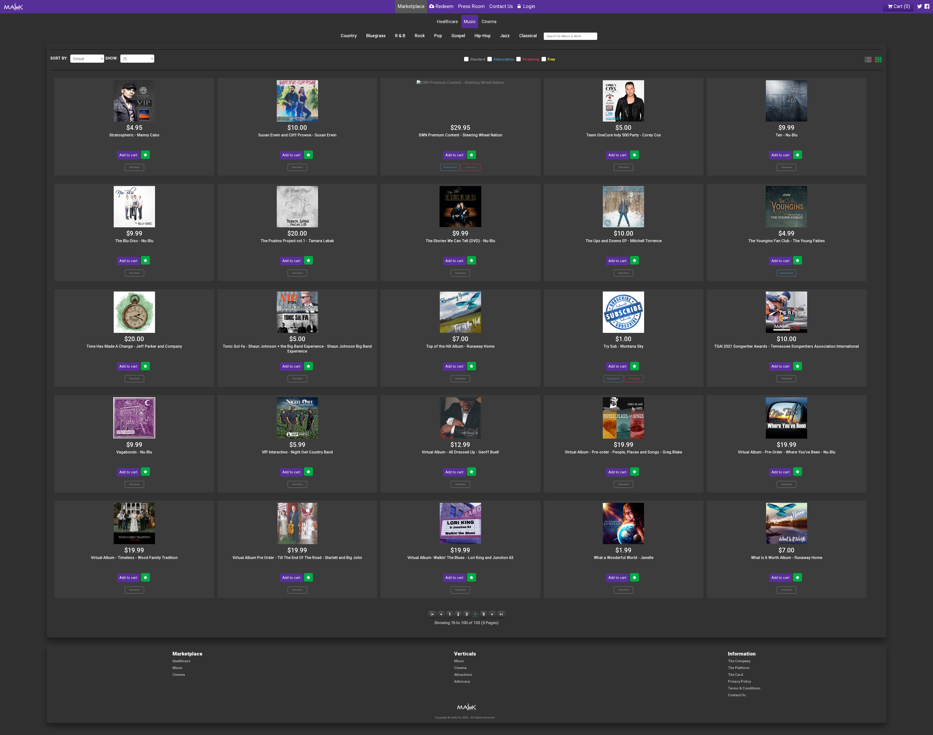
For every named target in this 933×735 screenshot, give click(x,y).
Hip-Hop (483, 35)
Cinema (489, 21)
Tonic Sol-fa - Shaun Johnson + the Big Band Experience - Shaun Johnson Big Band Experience (297, 349)
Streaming (530, 59)
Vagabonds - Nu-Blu (134, 452)
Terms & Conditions (744, 688)
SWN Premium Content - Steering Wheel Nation (460, 135)
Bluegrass (376, 35)
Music (470, 21)
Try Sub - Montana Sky (623, 346)
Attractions (463, 675)
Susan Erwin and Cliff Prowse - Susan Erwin (297, 135)
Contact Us (737, 695)
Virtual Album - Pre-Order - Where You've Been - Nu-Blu (786, 452)
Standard (477, 59)
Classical (528, 35)
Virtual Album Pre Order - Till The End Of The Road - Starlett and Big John (297, 557)
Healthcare (447, 21)
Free (551, 59)
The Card (735, 675)
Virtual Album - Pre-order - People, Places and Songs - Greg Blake (623, 452)
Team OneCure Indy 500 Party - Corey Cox (623, 135)
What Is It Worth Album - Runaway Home (786, 557)
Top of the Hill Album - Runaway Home (460, 346)
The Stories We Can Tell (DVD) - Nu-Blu (460, 241)
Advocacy (462, 681)
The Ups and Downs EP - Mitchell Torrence (624, 241)
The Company (739, 661)
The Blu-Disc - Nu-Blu (134, 241)
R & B (400, 35)
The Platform (739, 668)
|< (432, 614)
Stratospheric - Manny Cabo (134, 135)
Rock (420, 35)
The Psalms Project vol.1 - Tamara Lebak (297, 241)
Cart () (901, 6)
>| (501, 614)
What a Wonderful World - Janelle (623, 557)
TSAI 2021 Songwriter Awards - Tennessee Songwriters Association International (786, 346)
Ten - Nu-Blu (786, 135)
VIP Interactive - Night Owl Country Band (297, 452)
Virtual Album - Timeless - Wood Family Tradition (134, 557)
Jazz (505, 35)
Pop (438, 35)
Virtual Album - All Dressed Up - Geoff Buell (460, 452)
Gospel (458, 35)
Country (349, 35)
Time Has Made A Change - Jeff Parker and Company (134, 346)
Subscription (503, 59)
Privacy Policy (739, 681)
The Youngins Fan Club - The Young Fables (786, 241)
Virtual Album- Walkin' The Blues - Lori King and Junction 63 (460, 557)
